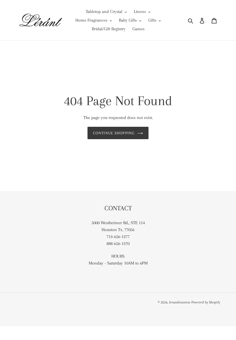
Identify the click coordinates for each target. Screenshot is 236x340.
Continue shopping (113, 133)
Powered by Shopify (205, 302)
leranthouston (179, 302)
